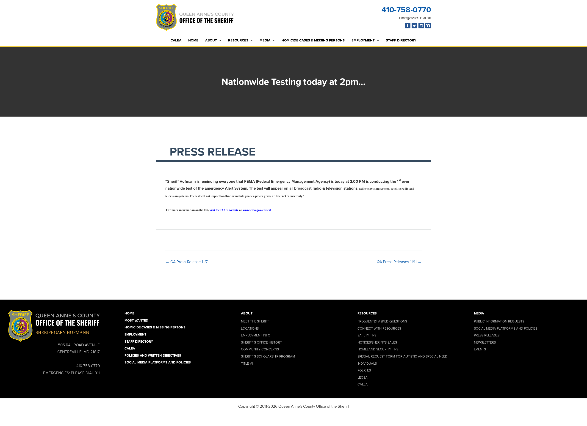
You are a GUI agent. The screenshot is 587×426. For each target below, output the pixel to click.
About (211, 40)
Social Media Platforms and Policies (158, 362)
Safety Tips (366, 335)
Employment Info (255, 335)
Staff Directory (401, 40)
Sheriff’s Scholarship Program (268, 356)
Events (480, 349)
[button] (219, 40)
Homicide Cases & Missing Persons (313, 40)
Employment (363, 40)
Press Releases (486, 335)
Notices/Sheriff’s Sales (377, 342)
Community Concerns (260, 349)
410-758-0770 (406, 10)
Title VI (247, 363)
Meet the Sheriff (255, 321)
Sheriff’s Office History (261, 342)
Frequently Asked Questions (382, 321)
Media (265, 40)
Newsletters (485, 342)
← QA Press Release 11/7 (187, 262)
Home (193, 40)
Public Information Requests (499, 321)
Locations (250, 328)
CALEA (176, 40)
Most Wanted (136, 320)
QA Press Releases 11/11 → (399, 262)
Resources (238, 40)
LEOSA (362, 377)
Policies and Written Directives (153, 355)
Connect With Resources (379, 328)
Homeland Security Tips (377, 349)
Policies (364, 370)
